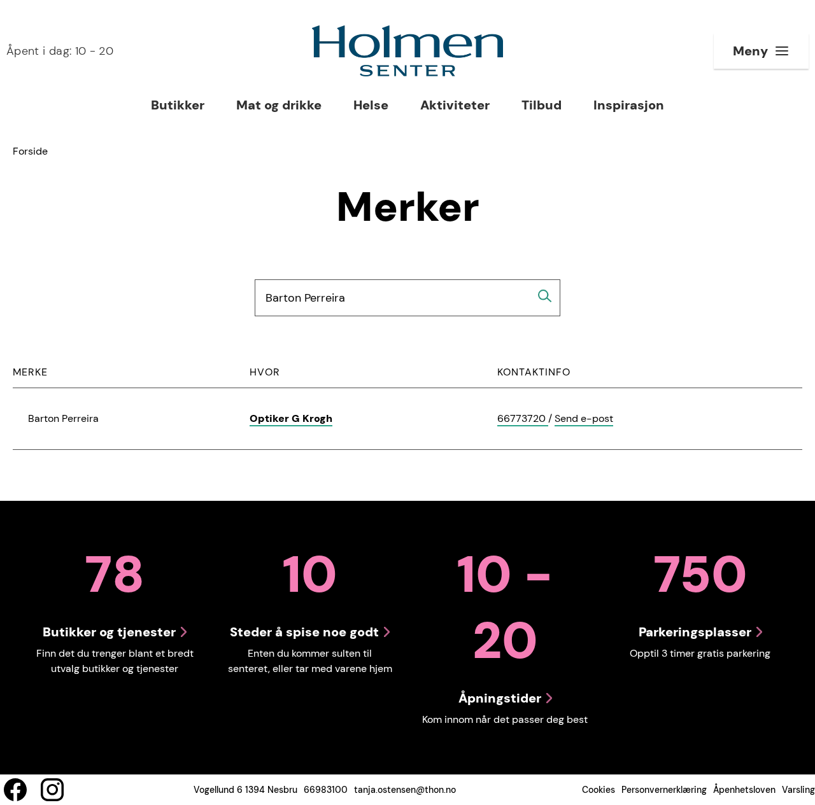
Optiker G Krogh (291, 418)
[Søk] (545, 296)
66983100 (326, 789)
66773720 (522, 419)
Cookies (598, 789)
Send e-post (584, 419)
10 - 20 (59, 51)
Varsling (798, 789)
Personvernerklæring (664, 789)
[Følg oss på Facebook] (15, 789)
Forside (30, 151)
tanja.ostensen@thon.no (405, 789)
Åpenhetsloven (744, 789)
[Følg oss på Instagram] (52, 789)
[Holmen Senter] (407, 50)
